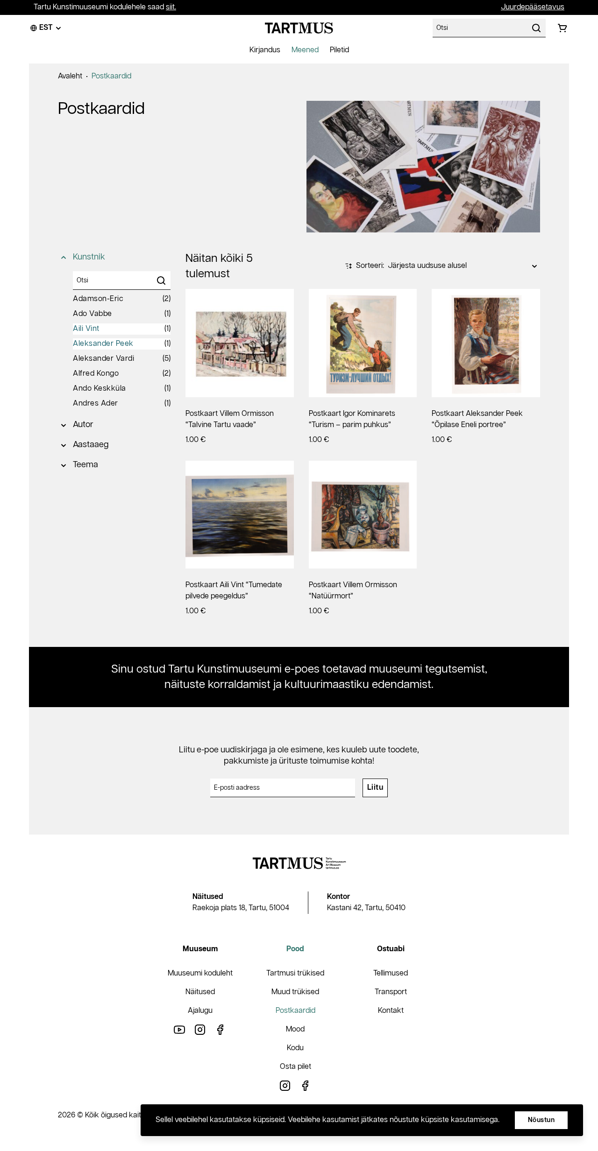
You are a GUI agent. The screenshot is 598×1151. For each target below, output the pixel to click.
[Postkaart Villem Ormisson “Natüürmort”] (363, 515)
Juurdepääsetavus (532, 7)
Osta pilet (295, 1067)
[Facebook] (220, 1029)
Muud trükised (295, 992)
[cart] (562, 28)
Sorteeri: (370, 266)
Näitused (200, 992)
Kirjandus (264, 50)
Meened (305, 50)
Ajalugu (200, 1011)
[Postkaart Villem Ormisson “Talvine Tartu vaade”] (239, 343)
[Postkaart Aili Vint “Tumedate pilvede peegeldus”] (239, 515)
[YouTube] (179, 1029)
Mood (295, 1029)
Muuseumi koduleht (200, 973)
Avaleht (70, 76)
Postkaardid (111, 76)
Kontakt (391, 1011)
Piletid (339, 50)
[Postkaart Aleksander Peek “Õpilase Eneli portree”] (486, 343)
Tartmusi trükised (295, 973)
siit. (171, 7)
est (46, 28)
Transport (391, 992)
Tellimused (390, 973)
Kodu (295, 1048)
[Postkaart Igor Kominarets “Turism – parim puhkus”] (363, 343)
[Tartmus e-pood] (299, 28)
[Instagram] (200, 1029)
